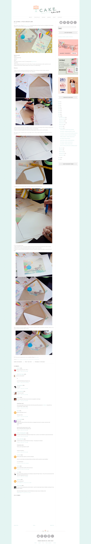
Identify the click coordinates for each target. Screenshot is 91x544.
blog (18, 359)
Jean (18, 472)
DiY (27, 359)
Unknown (18, 479)
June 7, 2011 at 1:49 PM (22, 388)
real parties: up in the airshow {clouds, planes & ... (69, 133)
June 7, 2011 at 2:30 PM (22, 394)
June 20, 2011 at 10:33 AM (23, 469)
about (30, 17)
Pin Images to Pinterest (40, 361)
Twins (18, 410)
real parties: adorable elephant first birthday (68, 134)
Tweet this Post (28, 361)
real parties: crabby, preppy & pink (66, 143)
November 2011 (62, 119)
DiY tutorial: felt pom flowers (65, 138)
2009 (59, 159)
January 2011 (61, 155)
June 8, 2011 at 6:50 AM (22, 430)
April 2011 (61, 149)
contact (54, 542)
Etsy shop (37, 357)
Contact (60, 17)
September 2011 (62, 122)
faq (43, 542)
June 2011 (61, 128)
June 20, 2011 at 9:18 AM (23, 463)
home (35, 542)
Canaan (18, 397)
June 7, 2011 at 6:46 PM (22, 416)
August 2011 (61, 124)
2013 (59, 112)
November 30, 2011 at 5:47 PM (24, 482)
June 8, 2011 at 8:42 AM (22, 452)
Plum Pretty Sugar (20, 374)
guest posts (31, 359)
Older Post (52, 525)
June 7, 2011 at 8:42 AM (22, 371)
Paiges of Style (27, 25)
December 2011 (62, 117)
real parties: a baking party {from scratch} (67, 131)
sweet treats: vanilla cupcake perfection (67, 140)
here (18, 133)
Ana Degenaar (19, 385)
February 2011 (62, 153)
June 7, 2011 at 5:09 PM (22, 400)
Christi (18, 466)
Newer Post (16, 525)
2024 (59, 101)
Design (43, 17)
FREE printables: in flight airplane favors (67, 136)
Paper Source (33, 61)
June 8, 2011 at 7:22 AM (22, 442)
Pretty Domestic (20, 391)
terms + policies (48, 542)
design (24, 359)
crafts (21, 359)
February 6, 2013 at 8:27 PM (24, 492)
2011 (59, 116)
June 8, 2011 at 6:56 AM (22, 436)
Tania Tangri (19, 485)
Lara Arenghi (19, 419)
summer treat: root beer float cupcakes (67, 129)
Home (34, 525)
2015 (59, 108)
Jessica (18, 368)
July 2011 (61, 126)
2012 (59, 114)
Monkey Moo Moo (20, 439)
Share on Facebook (18, 361)
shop (54, 17)
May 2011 (61, 148)
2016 (59, 107)
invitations (36, 359)
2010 (59, 157)
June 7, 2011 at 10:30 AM (23, 382)
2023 (59, 103)
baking (49, 17)
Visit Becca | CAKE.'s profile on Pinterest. (65, 36)
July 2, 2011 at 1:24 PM (22, 476)
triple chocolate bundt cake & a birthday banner (68, 145)
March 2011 (61, 151)
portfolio (37, 17)
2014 (59, 110)
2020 (59, 105)
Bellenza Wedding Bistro (21, 433)
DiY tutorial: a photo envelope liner (66, 142)
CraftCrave (45, 405)
